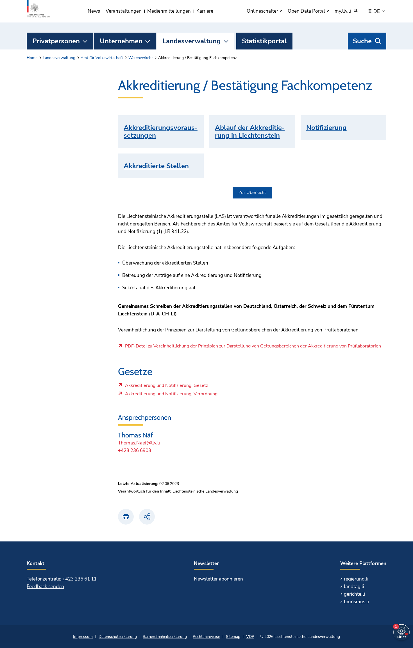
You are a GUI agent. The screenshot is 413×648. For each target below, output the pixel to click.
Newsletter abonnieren (218, 579)
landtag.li (354, 586)
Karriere (204, 11)
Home (32, 57)
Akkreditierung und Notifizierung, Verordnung (171, 395)
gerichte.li (354, 594)
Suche (362, 41)
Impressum (83, 636)
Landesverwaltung (191, 41)
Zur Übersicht (252, 192)
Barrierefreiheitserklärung (165, 636)
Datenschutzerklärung (118, 636)
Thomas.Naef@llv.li (139, 443)
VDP (250, 636)
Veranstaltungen (124, 11)
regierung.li (356, 579)
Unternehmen (121, 41)
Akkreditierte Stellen (156, 165)
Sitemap (233, 636)
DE (377, 11)
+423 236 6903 (134, 450)
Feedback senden (45, 586)
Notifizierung (326, 127)
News (94, 11)
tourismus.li (356, 602)
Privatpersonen (56, 41)
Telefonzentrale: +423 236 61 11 (62, 579)
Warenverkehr (140, 57)
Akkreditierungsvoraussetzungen (161, 131)
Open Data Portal (307, 11)
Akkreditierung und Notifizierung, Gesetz (166, 387)
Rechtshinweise (206, 636)
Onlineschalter (263, 11)
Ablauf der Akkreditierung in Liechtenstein (250, 131)
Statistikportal (264, 41)
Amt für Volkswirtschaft (102, 57)
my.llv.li (343, 11)
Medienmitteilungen (169, 11)
